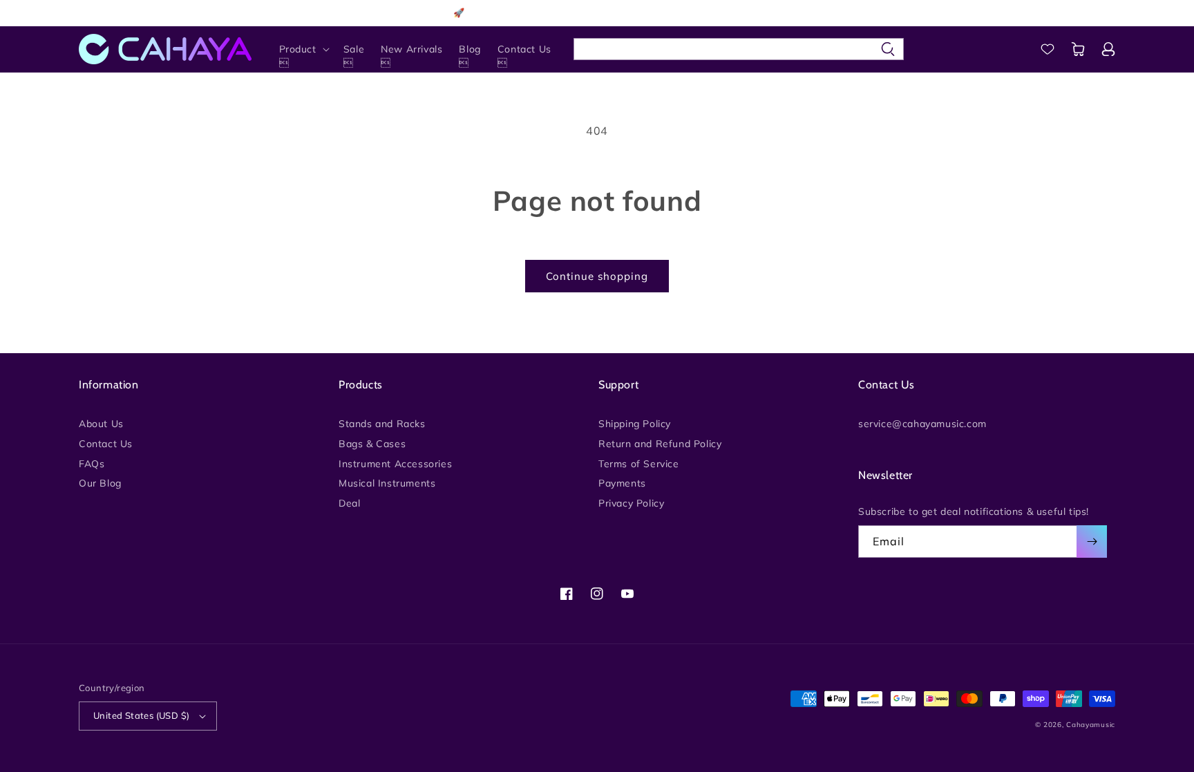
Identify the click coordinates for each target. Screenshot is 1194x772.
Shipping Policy (634, 424)
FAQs (91, 464)
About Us (101, 424)
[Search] (888, 49)
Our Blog (100, 483)
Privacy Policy (631, 503)
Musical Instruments (387, 483)
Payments (622, 483)
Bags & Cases (372, 443)
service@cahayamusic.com (922, 424)
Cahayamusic (1090, 724)
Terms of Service (638, 464)
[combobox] (738, 49)
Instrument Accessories (395, 464)
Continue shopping (597, 276)
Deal (349, 503)
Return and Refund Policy (659, 443)
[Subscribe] (1092, 541)
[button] (303, 49)
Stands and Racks (382, 424)
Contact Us (106, 443)
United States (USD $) (141, 715)
